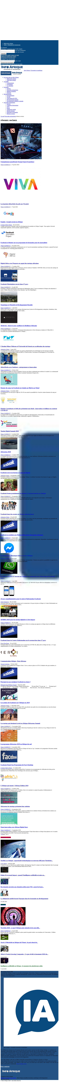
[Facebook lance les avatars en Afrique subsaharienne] (9, 511)
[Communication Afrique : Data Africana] (9, 658)
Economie (6, 87)
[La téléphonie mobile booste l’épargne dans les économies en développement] (4, 895)
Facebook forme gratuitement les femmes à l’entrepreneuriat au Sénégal (23, 493)
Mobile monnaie (11, 111)
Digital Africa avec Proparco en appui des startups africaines (20, 263)
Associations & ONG (12, 98)
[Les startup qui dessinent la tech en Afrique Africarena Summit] (9, 720)
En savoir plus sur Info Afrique (11, 77)
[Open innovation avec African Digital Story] (9, 824)
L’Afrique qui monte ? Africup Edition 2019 (14, 785)
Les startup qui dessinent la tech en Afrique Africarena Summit (20, 723)
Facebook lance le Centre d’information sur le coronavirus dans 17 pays (23, 640)
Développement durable (12, 99)
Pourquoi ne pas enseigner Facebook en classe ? (16, 682)
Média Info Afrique (8, 43)
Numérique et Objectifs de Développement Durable (16, 305)
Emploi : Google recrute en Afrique (12, 222)
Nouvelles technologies (12, 90)
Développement (7, 94)
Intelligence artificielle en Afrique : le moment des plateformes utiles (22, 966)
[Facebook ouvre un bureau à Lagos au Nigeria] (9, 469)
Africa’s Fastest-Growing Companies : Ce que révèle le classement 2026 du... (24, 954)
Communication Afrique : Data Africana (13, 661)
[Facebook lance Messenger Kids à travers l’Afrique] (9, 552)
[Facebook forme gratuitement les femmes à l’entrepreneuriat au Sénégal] (9, 490)
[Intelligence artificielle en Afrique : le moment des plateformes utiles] (4, 963)
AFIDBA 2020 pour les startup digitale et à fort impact (18, 619)
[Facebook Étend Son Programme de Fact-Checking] (9, 762)
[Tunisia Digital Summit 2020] (9, 428)
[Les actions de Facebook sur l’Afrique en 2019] (9, 699)
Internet (8, 104)
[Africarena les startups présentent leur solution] (9, 803)
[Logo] (6, 74)
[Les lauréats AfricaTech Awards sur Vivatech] (21, 201)
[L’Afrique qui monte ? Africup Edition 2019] (9, 782)
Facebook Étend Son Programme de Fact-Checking (17, 765)
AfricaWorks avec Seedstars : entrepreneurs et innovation (19, 367)
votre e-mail (18, 61)
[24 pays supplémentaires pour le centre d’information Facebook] (9, 596)
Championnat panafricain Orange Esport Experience (17, 162)
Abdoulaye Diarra (5, 349)
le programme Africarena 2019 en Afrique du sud (16, 744)
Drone (8, 108)
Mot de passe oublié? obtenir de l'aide (10, 55)
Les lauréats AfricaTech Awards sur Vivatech (15, 204)
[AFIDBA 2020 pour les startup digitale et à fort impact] (9, 616)
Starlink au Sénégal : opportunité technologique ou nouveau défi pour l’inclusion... (27, 860)
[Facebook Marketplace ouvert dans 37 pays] (9, 281)
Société (8, 97)
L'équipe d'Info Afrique (6, 225)
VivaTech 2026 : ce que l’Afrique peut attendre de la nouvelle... (20, 928)
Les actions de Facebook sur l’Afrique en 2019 (15, 702)
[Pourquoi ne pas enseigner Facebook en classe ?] (9, 678)
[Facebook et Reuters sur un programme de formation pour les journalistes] (9, 239)
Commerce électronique (12, 105)
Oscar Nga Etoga (5, 643)
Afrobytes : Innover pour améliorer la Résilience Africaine (19, 325)
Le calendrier (10, 85)
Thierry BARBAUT (6, 164)
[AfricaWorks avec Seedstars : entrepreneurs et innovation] (9, 364)
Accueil (2, 116)
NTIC (8, 106)
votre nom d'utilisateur (20, 50)
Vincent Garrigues (5, 664)
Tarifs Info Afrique (11, 80)
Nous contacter (5, 1066)
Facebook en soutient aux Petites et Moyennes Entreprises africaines (22, 535)
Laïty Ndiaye (4, 863)
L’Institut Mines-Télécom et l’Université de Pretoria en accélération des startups (25, 346)
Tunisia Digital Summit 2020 (10, 431)
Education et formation (12, 112)
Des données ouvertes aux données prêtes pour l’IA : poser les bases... (22, 887)
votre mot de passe (19, 52)
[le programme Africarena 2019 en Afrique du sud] (9, 741)
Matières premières (11, 91)
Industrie (9, 92)
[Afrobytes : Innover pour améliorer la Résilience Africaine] (9, 322)
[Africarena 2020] (9, 449)
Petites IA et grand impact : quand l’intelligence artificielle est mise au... (23, 875)
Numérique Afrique (6, 837)
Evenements (10, 84)
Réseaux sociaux (11, 113)
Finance (9, 88)
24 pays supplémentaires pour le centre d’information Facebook (21, 599)
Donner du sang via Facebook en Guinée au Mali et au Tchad (20, 388)
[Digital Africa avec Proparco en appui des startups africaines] (9, 260)
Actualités (6, 81)
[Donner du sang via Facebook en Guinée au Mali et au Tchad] (9, 385)
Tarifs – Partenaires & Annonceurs (12, 45)
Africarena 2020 (6, 452)
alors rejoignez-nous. (22, 1063)
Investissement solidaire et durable (15, 101)
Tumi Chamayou (5, 601)
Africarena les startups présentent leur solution (15, 806)
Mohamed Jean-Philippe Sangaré (9, 685)
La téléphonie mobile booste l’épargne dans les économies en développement (24, 898)
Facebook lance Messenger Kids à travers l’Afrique (17, 555)
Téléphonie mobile (11, 109)
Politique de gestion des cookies (8, 56)
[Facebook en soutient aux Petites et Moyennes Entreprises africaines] (9, 532)
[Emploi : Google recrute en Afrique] (9, 219)
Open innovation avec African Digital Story (14, 827)
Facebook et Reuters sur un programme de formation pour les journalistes (24, 242)
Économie (3, 904)
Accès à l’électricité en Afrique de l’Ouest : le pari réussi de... (19, 942)
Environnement (10, 95)
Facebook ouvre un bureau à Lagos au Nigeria (15, 472)
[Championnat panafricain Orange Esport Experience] (21, 158)
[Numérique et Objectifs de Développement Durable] (9, 302)
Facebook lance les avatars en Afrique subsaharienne (17, 514)
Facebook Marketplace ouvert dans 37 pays (14, 284)
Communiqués (10, 83)
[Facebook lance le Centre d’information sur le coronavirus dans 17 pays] (9, 637)
